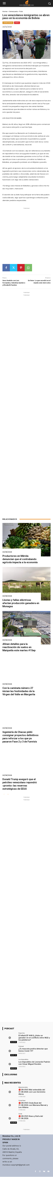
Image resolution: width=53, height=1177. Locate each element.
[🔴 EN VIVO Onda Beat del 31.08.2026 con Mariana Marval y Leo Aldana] (9, 1105)
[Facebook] (6, 267)
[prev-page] (4, 794)
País (21, 11)
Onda (20, 1113)
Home (4, 11)
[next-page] (7, 794)
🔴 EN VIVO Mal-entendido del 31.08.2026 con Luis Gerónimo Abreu (31, 1092)
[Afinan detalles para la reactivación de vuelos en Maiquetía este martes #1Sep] (26, 627)
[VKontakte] (44, 1171)
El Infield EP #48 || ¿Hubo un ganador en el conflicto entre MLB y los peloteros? (34, 1037)
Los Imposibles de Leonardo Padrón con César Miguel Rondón (34, 1063)
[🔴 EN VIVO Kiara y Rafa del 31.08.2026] (9, 1118)
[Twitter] (13, 267)
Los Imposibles (23, 1059)
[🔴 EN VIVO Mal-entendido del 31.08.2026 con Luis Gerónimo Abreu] (9, 1092)
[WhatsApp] (28, 267)
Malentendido (23, 1087)
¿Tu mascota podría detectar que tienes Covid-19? (33, 1050)
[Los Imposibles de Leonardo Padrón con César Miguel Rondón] (9, 1064)
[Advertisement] (26, 237)
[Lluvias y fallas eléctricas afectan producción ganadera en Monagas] (26, 583)
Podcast (21, 1046)
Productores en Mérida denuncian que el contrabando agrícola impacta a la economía (20, 559)
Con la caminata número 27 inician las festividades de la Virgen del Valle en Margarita (18, 691)
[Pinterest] (21, 267)
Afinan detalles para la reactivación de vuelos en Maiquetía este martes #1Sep (18, 647)
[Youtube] (48, 1171)
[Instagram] (40, 1171)
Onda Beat (21, 1100)
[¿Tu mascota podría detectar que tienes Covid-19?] (9, 1051)
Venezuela (13, 11)
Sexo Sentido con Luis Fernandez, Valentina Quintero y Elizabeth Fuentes (13, 283)
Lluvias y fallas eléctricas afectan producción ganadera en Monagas (20, 603)
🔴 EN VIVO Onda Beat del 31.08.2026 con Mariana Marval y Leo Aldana (33, 1105)
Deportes (21, 1033)
